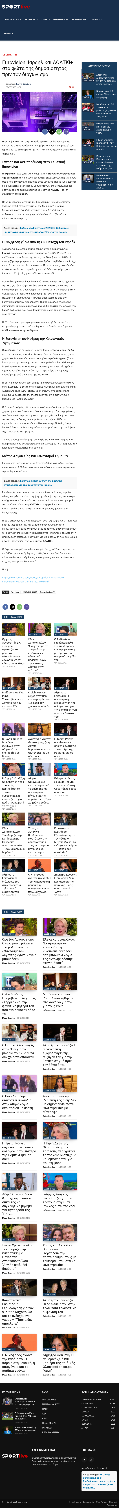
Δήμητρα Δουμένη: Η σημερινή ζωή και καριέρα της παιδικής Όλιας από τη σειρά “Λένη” (65, 883)
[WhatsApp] (59, 132)
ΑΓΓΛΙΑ (86, 110)
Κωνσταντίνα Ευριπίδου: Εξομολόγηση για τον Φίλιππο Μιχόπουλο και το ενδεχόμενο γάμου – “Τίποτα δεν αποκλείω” (17, 1311)
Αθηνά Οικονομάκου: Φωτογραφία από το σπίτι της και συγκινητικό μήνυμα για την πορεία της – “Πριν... (17, 1204)
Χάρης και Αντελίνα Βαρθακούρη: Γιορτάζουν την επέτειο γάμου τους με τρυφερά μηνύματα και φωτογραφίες (59, 1255)
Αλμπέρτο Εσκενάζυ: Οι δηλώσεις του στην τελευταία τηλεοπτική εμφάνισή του (11, 883)
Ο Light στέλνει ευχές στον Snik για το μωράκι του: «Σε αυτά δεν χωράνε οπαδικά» (39, 699)
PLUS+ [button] (7, 33)
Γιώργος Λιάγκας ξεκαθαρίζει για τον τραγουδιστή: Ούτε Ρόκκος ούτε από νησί (65, 785)
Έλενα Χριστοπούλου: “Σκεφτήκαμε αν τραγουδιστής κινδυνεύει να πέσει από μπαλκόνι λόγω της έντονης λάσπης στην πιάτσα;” (38, 655)
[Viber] (66, 132)
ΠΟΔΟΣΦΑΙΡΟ (11, 19)
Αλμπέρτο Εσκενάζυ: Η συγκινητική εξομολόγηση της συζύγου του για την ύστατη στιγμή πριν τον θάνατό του (65, 704)
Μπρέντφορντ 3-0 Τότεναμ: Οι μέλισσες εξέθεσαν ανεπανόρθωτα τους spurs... (106, 110)
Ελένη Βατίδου (23, 83)
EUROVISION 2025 (29, 592)
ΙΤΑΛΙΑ (86, 97)
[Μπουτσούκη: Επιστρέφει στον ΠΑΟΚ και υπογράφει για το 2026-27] (88, 178)
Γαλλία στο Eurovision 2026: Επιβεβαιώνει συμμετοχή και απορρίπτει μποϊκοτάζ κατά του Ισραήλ (99, 1481)
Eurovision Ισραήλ (47, 592)
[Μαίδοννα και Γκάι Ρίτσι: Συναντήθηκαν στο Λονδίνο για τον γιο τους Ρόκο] (13, 683)
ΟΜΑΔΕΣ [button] (95, 19)
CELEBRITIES (9, 54)
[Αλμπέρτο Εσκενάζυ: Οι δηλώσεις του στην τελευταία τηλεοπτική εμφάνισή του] (13, 865)
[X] (52, 132)
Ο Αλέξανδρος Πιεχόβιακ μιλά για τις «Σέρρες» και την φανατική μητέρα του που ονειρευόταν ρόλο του (65, 649)
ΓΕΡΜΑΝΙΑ (87, 162)
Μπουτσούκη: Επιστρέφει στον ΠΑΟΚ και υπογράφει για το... (25, 1402)
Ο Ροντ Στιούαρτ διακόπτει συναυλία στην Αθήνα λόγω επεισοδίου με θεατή (17, 1102)
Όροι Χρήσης (101, 1502)
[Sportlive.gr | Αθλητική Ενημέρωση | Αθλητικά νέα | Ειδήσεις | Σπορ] (15, 1456)
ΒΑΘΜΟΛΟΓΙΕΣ (80, 19)
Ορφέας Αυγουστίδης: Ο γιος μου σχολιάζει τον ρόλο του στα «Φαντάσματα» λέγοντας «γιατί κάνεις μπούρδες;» (13, 651)
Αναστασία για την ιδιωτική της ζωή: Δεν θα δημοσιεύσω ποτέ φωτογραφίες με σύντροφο (59, 1104)
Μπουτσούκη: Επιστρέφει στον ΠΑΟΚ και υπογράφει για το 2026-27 (105, 181)
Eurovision (15, 592)
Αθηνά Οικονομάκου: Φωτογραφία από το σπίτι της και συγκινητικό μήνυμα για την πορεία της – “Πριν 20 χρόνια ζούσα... (39, 790)
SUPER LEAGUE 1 (87, 128)
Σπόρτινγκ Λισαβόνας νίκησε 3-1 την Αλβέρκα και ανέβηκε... (25, 1416)
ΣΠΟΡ (44, 19)
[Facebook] (45, 132)
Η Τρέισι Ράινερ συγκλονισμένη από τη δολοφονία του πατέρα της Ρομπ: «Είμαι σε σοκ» (19, 1151)
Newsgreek (102, 1468)
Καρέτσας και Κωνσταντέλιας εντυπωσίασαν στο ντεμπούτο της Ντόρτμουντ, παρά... (106, 162)
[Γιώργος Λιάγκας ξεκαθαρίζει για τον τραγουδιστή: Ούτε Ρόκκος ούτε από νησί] (65, 769)
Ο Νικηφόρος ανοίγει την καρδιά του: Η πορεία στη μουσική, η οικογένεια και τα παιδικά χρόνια (39, 883)
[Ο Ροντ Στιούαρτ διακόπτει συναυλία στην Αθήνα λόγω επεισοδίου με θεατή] (13, 729)
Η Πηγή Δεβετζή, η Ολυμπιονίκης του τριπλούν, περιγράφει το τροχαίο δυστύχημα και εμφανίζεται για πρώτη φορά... (59, 1153)
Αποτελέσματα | (89, 1468)
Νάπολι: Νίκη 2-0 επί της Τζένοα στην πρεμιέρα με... (106, 94)
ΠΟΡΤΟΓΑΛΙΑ (88, 80)
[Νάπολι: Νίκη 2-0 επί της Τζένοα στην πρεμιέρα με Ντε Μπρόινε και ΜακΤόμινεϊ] (88, 94)
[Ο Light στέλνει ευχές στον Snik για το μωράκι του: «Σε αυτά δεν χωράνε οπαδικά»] (39, 683)
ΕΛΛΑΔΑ (86, 145)
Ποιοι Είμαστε (75, 1502)
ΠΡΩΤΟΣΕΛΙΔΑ (60, 19)
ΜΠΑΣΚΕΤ (30, 19)
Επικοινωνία (88, 1502)
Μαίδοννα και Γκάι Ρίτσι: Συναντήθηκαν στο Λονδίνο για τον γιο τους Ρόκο (13, 699)
